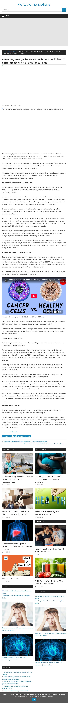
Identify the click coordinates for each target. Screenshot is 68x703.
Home (5, 51)
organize (20, 436)
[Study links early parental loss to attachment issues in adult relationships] (17, 625)
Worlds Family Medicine (34, 4)
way (29, 436)
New (14, 436)
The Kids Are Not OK (10, 578)
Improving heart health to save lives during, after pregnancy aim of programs (49, 479)
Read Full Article (12, 432)
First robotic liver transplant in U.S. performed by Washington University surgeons (17, 546)
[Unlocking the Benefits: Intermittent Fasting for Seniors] (17, 593)
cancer (7, 436)
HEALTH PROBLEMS (41, 449)
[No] (66, 698)
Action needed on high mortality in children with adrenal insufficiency (44, 444)
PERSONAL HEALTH (8, 449)
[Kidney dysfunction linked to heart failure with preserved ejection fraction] (17, 655)
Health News (12, 51)
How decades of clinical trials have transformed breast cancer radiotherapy (25, 441)
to (25, 436)
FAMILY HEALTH (40, 522)
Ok (34, 699)
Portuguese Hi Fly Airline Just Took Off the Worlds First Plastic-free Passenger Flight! (17, 479)
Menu (7, 15)
